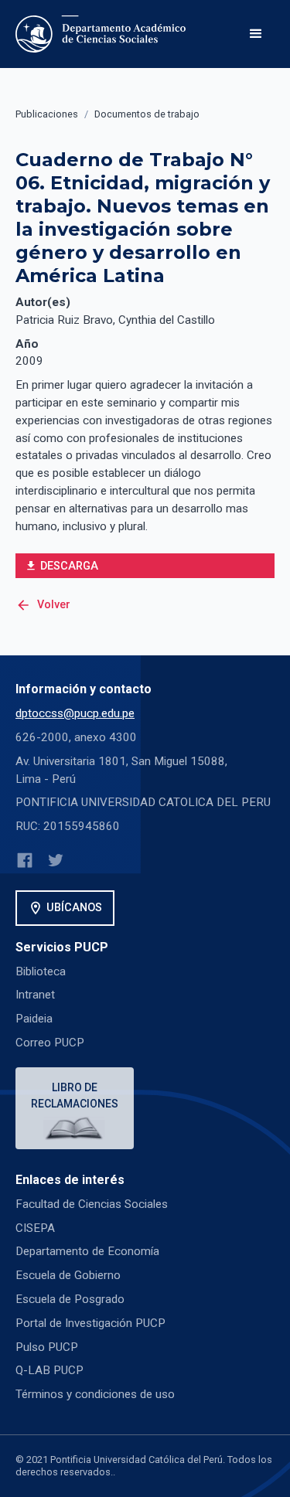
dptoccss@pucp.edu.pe (75, 713)
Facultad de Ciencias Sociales (91, 1204)
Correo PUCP (49, 1043)
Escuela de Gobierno (68, 1275)
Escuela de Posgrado (70, 1299)
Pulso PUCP (46, 1347)
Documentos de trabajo (147, 114)
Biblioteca (40, 971)
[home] (103, 34)
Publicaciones (46, 114)
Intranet (35, 995)
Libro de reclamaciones (74, 1095)
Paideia (34, 1019)
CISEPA (35, 1228)
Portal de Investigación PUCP (90, 1323)
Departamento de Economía (87, 1251)
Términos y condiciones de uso (95, 1394)
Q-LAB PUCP (49, 1370)
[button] (256, 34)
